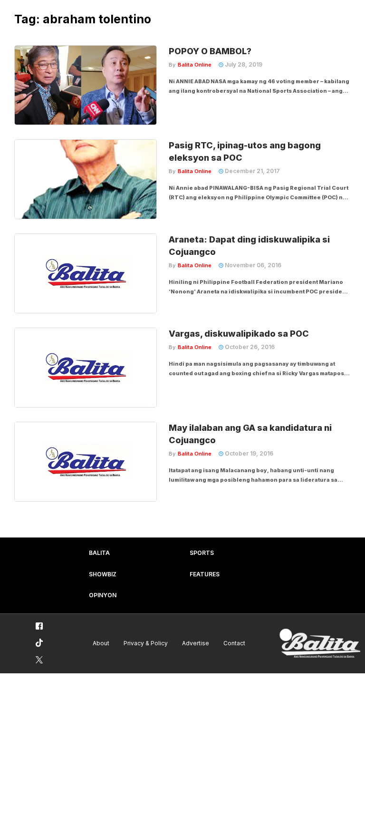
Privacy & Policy (146, 643)
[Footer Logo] (319, 644)
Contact (234, 643)
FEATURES (205, 574)
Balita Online (194, 64)
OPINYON (102, 595)
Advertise (195, 643)
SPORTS (202, 552)
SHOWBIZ (102, 574)
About (101, 643)
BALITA (99, 552)
